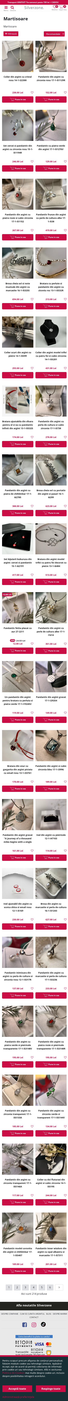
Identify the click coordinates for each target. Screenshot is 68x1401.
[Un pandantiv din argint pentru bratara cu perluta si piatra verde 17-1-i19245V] (17, 677)
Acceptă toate (17, 1388)
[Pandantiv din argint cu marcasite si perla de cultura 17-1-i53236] (51, 953)
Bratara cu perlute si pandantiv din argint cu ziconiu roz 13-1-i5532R (51, 287)
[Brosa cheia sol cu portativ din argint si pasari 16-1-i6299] (51, 470)
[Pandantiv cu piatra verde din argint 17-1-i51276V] (51, 126)
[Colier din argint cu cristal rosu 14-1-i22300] (17, 57)
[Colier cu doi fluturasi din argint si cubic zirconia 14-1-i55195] (51, 1160)
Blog (48, 1314)
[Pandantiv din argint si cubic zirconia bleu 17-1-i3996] (51, 746)
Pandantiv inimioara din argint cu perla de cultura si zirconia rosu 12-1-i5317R (18, 976)
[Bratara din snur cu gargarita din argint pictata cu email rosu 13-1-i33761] (17, 746)
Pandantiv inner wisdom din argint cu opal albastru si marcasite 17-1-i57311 (51, 1252)
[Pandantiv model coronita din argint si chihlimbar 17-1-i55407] (17, 1229)
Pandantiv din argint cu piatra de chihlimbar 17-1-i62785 (18, 494)
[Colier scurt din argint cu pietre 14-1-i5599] (17, 332)
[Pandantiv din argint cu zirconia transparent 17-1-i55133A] (17, 1091)
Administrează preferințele (18, 1397)
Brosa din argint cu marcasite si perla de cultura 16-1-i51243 (50, 907)
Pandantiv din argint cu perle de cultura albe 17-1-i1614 (51, 632)
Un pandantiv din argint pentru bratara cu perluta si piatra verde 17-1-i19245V (18, 700)
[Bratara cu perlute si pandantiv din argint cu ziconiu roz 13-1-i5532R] (51, 263)
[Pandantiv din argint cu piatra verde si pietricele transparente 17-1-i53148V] (17, 1022)
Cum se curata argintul (32, 1314)
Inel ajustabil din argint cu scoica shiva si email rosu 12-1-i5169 (17, 907)
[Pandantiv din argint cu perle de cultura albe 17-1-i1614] (51, 608)
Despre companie (9, 1314)
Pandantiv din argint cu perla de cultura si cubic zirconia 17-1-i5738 (51, 425)
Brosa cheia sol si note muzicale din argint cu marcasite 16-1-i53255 (18, 287)
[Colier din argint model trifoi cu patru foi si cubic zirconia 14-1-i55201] (51, 332)
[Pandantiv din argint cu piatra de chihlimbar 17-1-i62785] (17, 470)
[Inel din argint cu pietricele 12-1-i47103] (51, 815)
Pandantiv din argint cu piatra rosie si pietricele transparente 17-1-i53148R (51, 1045)
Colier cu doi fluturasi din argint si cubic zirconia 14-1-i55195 (51, 1183)
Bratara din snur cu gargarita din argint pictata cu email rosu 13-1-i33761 (17, 769)
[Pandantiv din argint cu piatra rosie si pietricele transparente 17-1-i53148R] (51, 1022)
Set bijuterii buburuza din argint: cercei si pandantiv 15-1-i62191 (18, 563)
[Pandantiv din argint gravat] (17, 815)
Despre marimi (60, 1314)
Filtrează (12, 33)
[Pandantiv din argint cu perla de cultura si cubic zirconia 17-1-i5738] (51, 401)
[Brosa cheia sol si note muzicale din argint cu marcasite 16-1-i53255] (17, 263)
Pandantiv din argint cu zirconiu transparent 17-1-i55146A (17, 1183)
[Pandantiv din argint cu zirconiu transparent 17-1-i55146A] (17, 1160)
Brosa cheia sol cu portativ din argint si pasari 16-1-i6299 (51, 494)
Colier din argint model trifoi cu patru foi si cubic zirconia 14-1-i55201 (51, 356)
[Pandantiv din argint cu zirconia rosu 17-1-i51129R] (51, 57)
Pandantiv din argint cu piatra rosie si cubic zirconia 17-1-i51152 (18, 218)
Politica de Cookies (13, 1373)
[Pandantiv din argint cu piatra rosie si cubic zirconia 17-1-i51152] (17, 195)
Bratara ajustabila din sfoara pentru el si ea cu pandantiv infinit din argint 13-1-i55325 (17, 425)
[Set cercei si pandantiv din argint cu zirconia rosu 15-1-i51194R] (17, 126)
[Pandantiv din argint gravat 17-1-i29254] (51, 677)
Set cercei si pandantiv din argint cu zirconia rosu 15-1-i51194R (18, 149)
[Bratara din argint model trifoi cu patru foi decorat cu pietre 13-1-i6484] (51, 539)
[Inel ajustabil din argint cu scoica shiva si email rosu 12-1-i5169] (17, 884)
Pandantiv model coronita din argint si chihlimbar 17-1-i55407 (17, 1252)
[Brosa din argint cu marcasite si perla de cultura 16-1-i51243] (51, 884)
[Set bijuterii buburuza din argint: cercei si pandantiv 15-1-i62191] (17, 539)
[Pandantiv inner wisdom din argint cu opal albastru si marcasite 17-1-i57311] (51, 1229)
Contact (34, 1317)
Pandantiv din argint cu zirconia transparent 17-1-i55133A (18, 1114)
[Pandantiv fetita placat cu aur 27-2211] (17, 608)
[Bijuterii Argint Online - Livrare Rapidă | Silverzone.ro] (34, 8)
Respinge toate (50, 1388)
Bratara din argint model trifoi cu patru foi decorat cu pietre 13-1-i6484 (51, 563)
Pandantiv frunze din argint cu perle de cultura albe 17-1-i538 (51, 218)
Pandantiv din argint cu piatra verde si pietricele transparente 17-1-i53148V (17, 1045)
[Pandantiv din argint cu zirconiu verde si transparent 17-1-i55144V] (51, 1091)
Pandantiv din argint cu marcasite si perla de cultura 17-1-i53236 (50, 976)
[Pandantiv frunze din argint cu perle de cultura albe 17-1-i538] (51, 195)
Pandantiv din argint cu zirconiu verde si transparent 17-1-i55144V (51, 1114)
